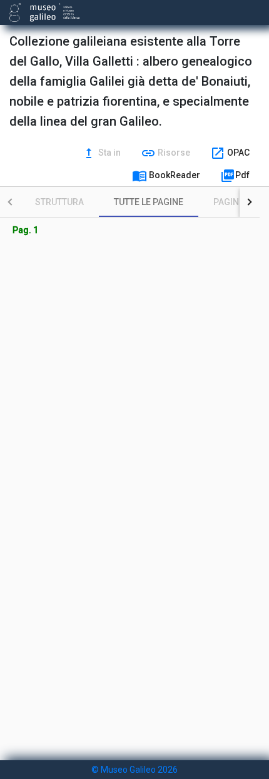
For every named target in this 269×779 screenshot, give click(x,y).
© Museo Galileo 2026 (134, 770)
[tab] (59, 202)
